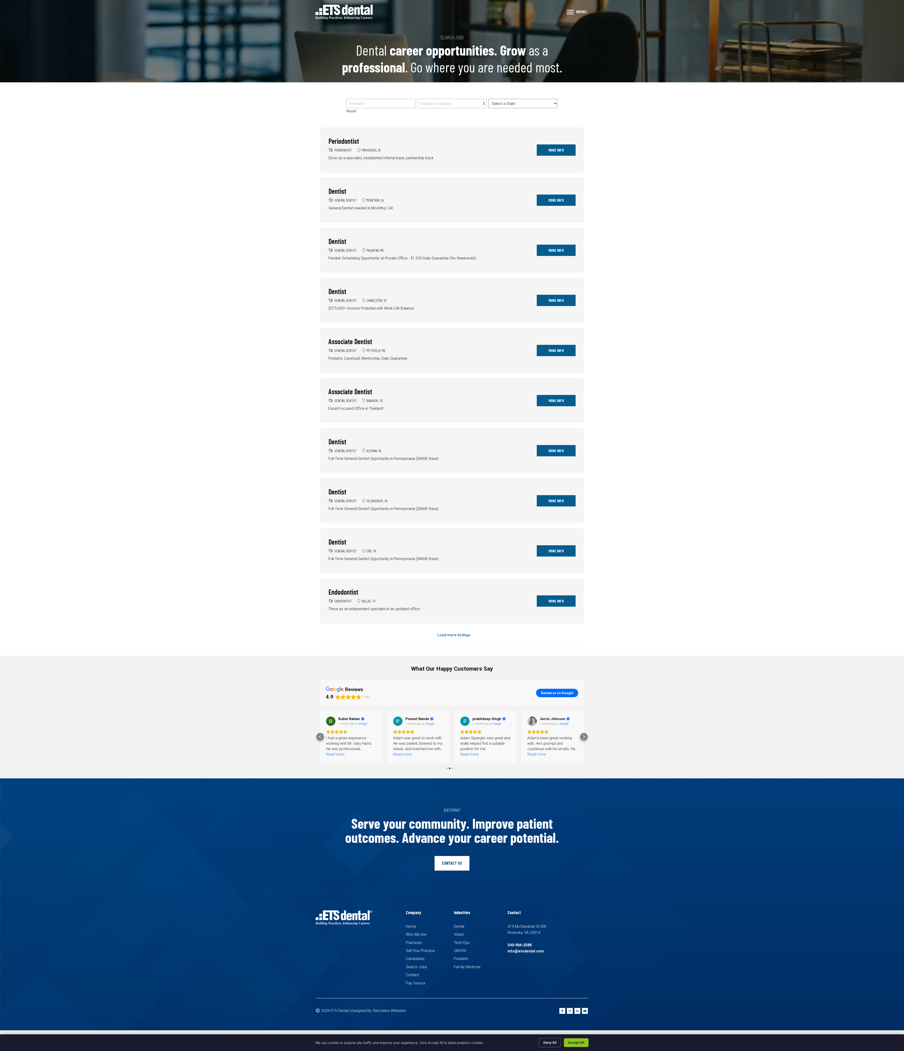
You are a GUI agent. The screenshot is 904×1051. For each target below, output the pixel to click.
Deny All (550, 1042)
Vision (459, 934)
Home (411, 926)
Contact (412, 975)
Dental (459, 926)
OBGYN (460, 950)
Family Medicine (467, 967)
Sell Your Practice (420, 950)
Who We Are (416, 934)
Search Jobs (416, 967)
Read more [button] (335, 754)
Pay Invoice (415, 983)
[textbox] (452, 103)
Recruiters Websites (389, 1010)
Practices (414, 942)
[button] (320, 736)
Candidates (415, 958)
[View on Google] (330, 721)
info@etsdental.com (526, 951)
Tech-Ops (462, 942)
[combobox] (451, 103)
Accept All (576, 1042)
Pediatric (461, 958)
